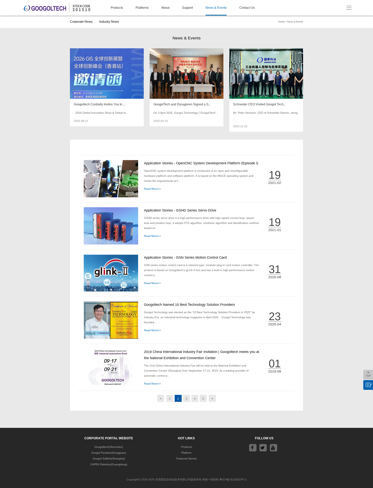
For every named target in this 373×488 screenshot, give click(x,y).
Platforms (142, 7)
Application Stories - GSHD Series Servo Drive (180, 210)
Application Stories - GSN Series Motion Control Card (185, 257)
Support (187, 7)
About (165, 7)
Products (117, 7)
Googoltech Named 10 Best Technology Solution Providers (189, 305)
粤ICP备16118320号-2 (233, 479)
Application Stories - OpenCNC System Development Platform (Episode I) (201, 163)
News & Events (216, 7)
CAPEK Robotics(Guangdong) (108, 464)
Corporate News (81, 21)
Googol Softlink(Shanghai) (109, 458)
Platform (186, 452)
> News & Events (294, 21)
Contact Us (247, 7)
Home (281, 21)
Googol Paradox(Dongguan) (108, 452)
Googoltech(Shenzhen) (108, 446)
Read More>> (152, 188)
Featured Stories (186, 458)
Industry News (109, 21)
